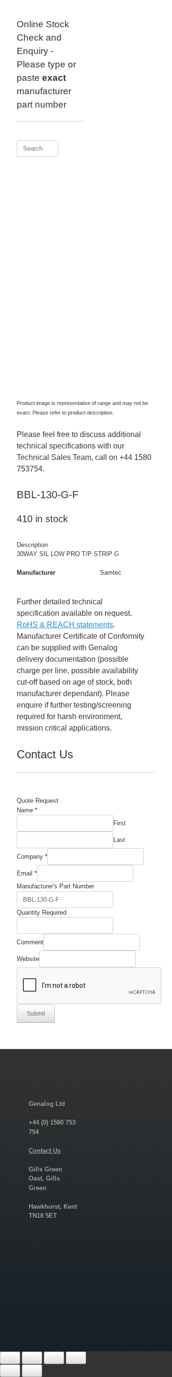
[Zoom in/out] (10, 1358)
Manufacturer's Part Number (55, 886)
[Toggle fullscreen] (32, 1358)
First (119, 823)
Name (27, 810)
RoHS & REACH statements (65, 625)
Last (119, 839)
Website (28, 958)
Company (32, 856)
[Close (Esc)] (76, 1358)
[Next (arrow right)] (32, 1371)
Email (27, 873)
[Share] (54, 1358)
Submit (36, 1013)
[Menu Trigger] (150, 20)
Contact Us (45, 1150)
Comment (30, 942)
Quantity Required (41, 912)
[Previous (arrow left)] (10, 1371)
